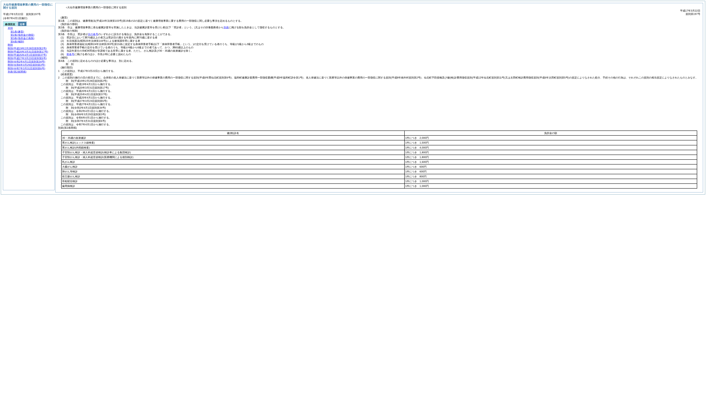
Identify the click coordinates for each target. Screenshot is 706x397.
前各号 (70, 54)
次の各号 (93, 34)
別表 (226, 27)
